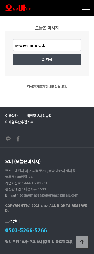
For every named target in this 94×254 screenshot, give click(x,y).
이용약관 (11, 115)
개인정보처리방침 (39, 115)
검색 (48, 59)
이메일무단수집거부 (19, 121)
